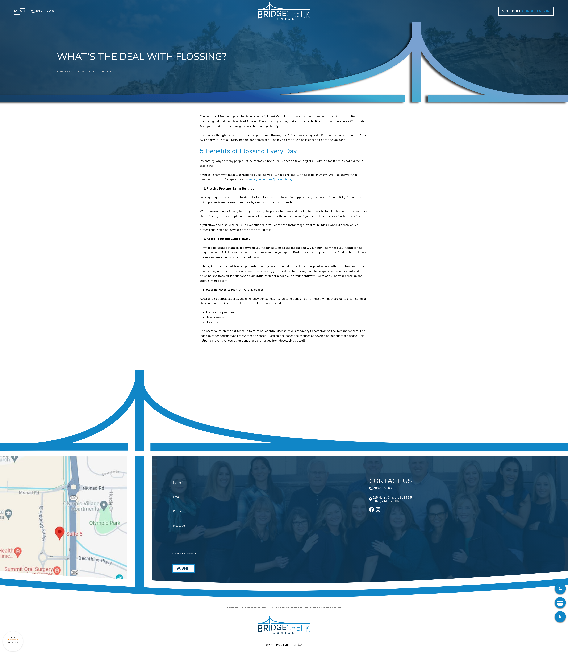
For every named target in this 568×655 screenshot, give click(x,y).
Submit (184, 568)
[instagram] (378, 511)
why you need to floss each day (270, 180)
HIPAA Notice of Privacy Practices (246, 607)
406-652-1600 (46, 11)
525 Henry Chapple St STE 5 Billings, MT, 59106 (392, 499)
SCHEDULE (526, 11)
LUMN (294, 645)
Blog (60, 71)
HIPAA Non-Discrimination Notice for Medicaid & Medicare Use (305, 607)
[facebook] (371, 511)
